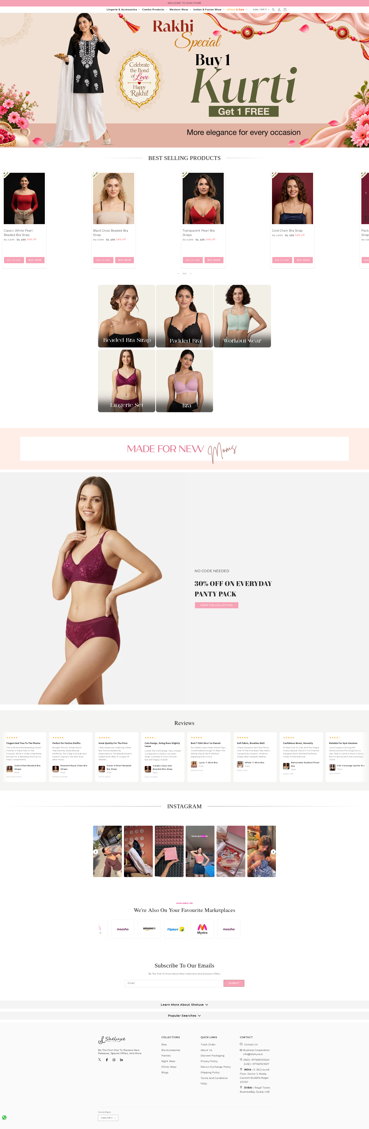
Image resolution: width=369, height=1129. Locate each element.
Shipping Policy (210, 1072)
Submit (234, 983)
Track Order (208, 1044)
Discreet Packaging (213, 1055)
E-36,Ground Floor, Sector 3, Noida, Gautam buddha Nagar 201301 (254, 1075)
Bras (164, 1044)
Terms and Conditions (214, 1078)
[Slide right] (191, 273)
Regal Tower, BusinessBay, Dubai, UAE (255, 1089)
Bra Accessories (170, 1050)
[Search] (273, 9)
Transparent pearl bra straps (199, 233)
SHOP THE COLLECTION (217, 605)
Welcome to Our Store (184, 3)
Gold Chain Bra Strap (287, 230)
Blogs (164, 1072)
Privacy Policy (209, 1061)
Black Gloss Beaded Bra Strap (110, 233)
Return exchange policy (216, 1067)
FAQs (204, 1083)
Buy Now (35, 260)
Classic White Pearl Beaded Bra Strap (18, 233)
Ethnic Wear (169, 1067)
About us (206, 1050)
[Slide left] (178, 273)
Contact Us (250, 1044)
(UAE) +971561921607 (256, 1064)
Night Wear (168, 1061)
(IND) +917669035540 (256, 1059)
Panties (166, 1055)
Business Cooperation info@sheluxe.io (256, 1052)
